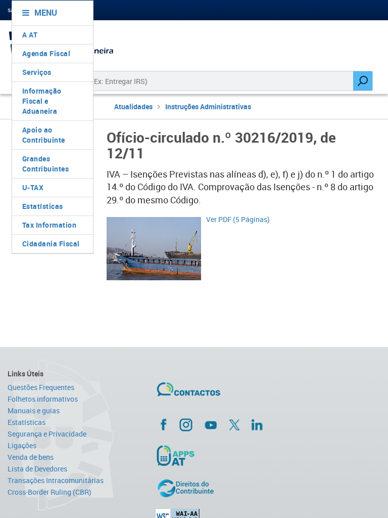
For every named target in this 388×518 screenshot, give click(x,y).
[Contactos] (218, 393)
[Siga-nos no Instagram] (186, 424)
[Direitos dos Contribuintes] (219, 488)
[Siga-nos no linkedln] (257, 424)
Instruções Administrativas (208, 106)
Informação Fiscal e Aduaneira (42, 101)
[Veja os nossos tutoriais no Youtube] (211, 425)
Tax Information (49, 225)
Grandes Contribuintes (45, 164)
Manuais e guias (34, 410)
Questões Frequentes (41, 387)
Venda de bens (31, 457)
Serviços (37, 72)
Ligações (22, 445)
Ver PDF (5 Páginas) (238, 219)
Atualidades (133, 106)
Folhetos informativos (43, 399)
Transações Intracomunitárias (56, 480)
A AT (30, 34)
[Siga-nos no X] (234, 425)
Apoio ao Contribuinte (43, 135)
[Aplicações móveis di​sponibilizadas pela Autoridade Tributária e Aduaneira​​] (219, 455)
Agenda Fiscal (46, 53)
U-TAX (33, 187)
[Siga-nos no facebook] (219, 424)
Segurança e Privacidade (47, 434)
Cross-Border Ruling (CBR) (49, 492)
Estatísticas (42, 206)
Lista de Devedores (37, 468)
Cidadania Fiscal (51, 243)
